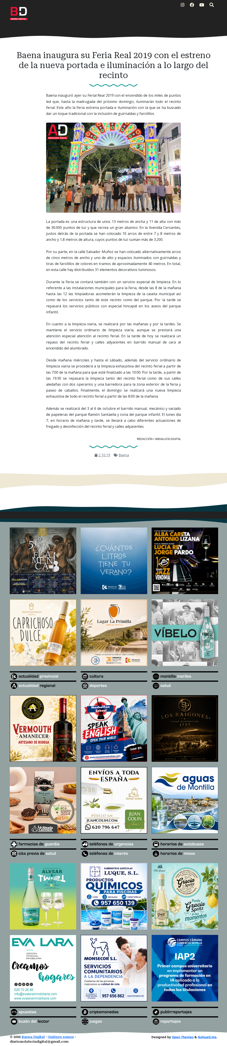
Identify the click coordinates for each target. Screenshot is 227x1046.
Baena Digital (33, 1037)
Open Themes (183, 1037)
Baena (124, 455)
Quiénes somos (61, 1037)
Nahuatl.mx (207, 1037)
